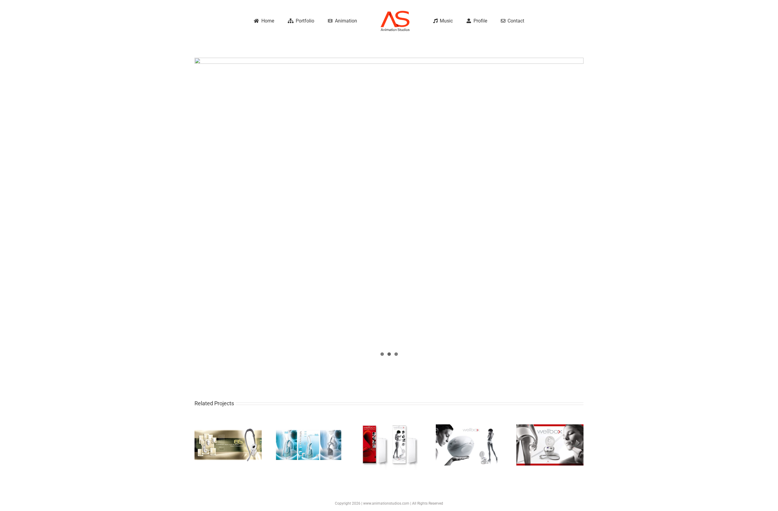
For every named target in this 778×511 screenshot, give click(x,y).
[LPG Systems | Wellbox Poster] (389, 421)
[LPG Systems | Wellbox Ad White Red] (550, 421)
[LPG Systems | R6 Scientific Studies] (308, 421)
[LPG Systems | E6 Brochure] (228, 421)
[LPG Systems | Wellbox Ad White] (469, 421)
